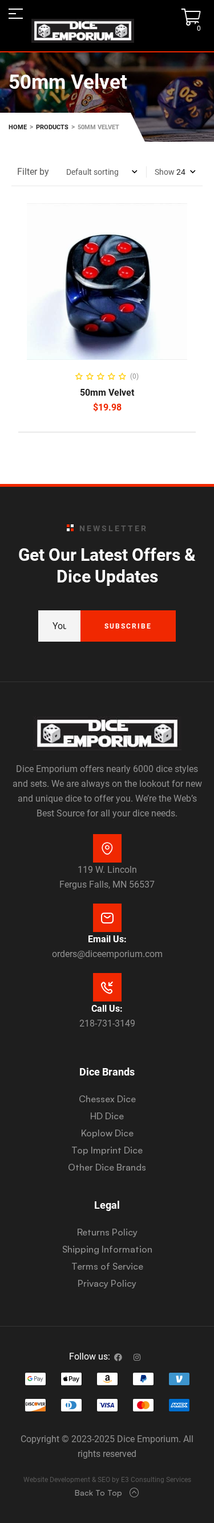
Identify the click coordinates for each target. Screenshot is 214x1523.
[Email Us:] (107, 918)
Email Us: (107, 939)
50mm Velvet (107, 392)
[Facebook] (118, 1357)
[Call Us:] (107, 987)
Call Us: (107, 1008)
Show (165, 171)
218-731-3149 (107, 1023)
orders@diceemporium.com (107, 954)
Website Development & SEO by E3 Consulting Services (107, 1480)
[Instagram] (137, 1357)
